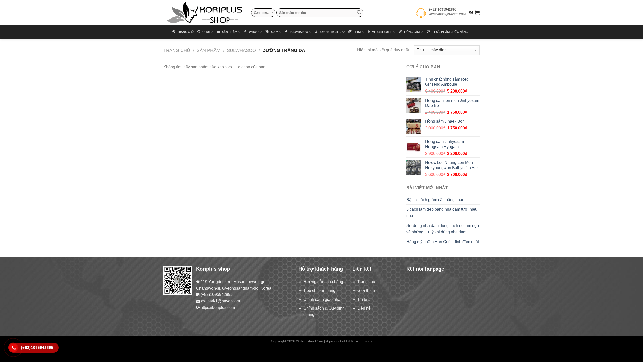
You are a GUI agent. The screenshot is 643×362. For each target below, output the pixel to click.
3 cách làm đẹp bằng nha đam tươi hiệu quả (441, 212)
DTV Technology (359, 341)
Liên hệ (364, 308)
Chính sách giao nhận (323, 299)
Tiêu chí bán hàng (319, 290)
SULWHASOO (241, 50)
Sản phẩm (208, 50)
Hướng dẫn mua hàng (323, 282)
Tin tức (363, 299)
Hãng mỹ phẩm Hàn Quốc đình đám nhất (442, 242)
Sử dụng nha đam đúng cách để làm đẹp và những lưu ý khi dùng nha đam (442, 228)
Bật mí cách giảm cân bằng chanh (436, 200)
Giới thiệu (366, 290)
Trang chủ (176, 50)
